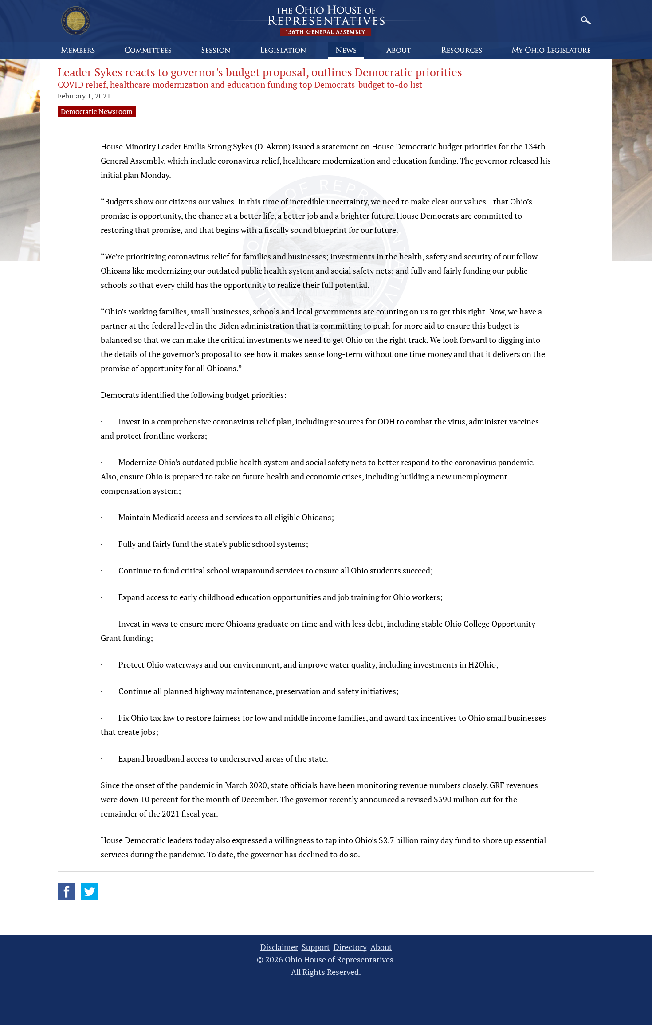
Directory (350, 947)
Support (316, 947)
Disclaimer (279, 947)
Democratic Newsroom (97, 111)
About (381, 947)
